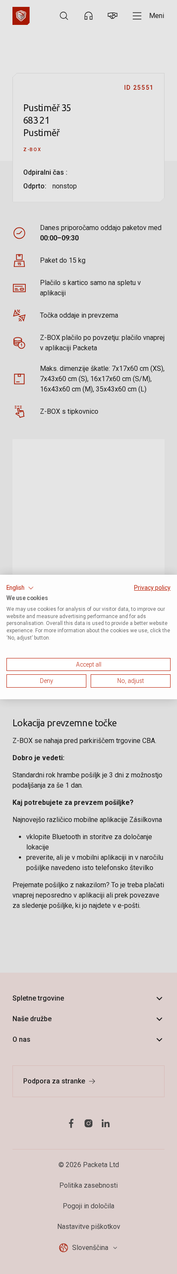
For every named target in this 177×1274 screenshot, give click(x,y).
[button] (20, 588)
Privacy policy (152, 587)
